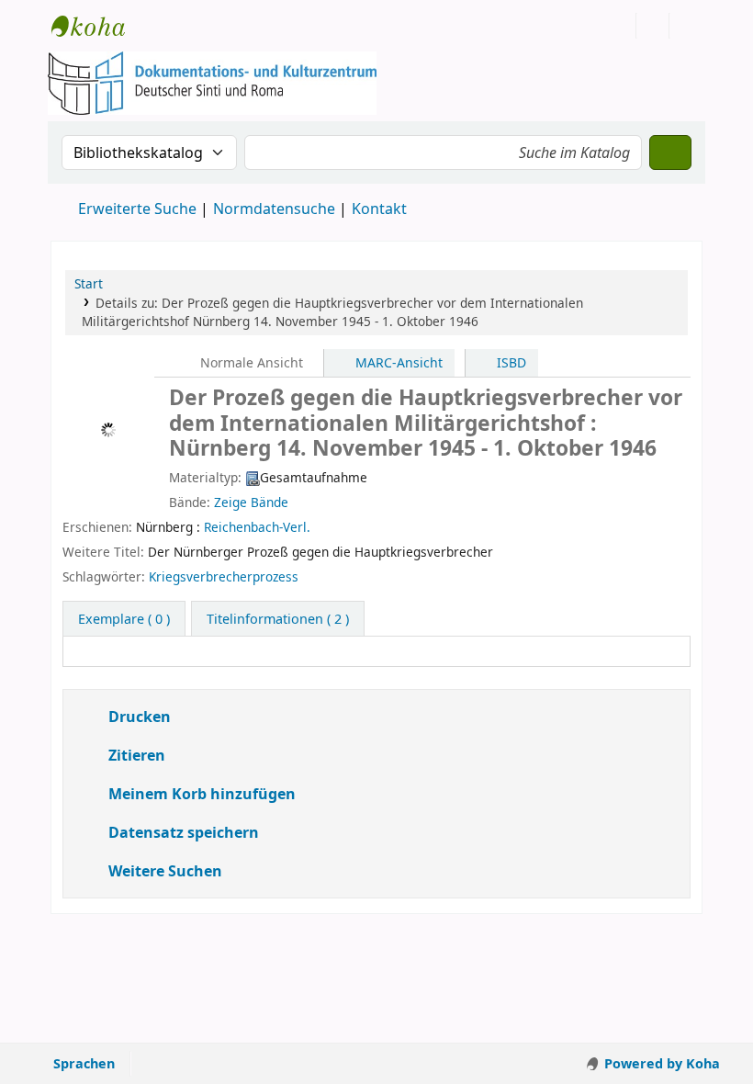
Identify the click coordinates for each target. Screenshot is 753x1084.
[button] (162, 25)
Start (88, 283)
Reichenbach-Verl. (257, 527)
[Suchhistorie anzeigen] (686, 25)
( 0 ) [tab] (124, 618)
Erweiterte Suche (137, 208)
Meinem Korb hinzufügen (200, 794)
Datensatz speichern (184, 832)
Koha (97, 25)
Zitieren (135, 755)
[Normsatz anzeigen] (307, 576)
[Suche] (670, 152)
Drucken (138, 716)
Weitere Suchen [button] (165, 871)
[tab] (278, 619)
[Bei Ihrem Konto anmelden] (653, 25)
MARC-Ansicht (397, 362)
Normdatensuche (274, 208)
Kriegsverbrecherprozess (223, 576)
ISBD (509, 362)
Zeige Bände (251, 502)
